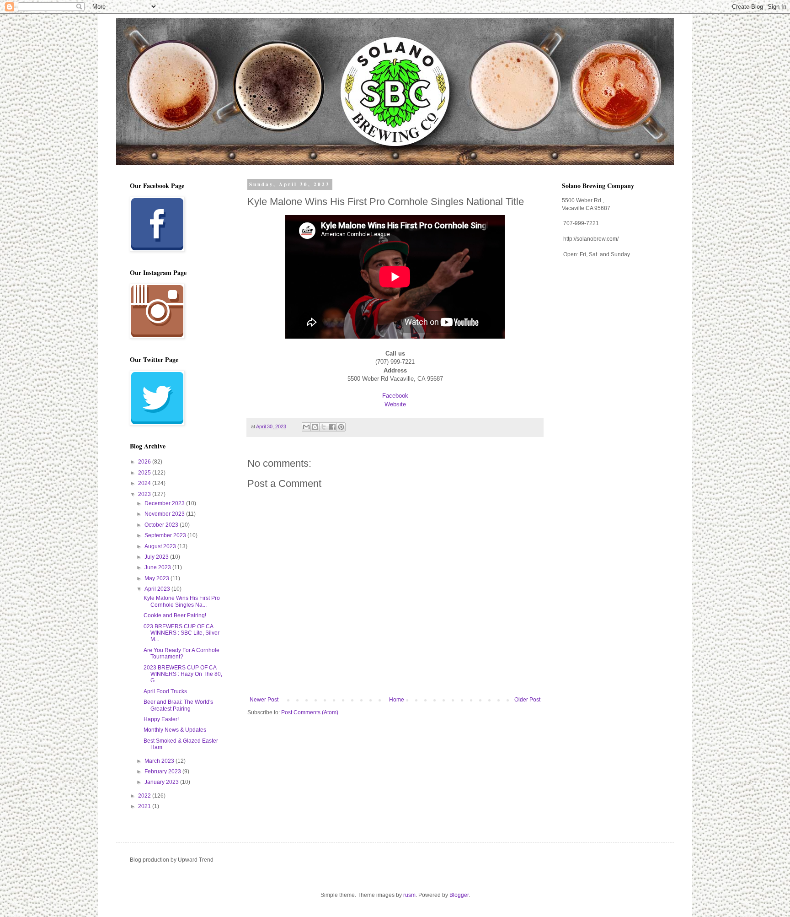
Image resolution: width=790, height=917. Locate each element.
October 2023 (162, 525)
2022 (145, 796)
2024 (145, 483)
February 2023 (163, 771)
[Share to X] (323, 427)
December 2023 (165, 503)
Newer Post (264, 699)
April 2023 (157, 589)
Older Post (527, 699)
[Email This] (306, 427)
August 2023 (160, 546)
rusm (409, 895)
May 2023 (157, 578)
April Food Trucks (165, 691)
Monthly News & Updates (175, 730)
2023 (145, 494)
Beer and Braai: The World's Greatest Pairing (178, 705)
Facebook (395, 395)
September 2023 (165, 535)
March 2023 (160, 761)
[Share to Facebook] (332, 427)
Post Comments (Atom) (309, 712)
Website (395, 404)
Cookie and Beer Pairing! (175, 615)
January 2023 (162, 782)
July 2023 (157, 557)
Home (396, 699)
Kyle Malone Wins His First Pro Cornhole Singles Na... (182, 601)
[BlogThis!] (315, 427)
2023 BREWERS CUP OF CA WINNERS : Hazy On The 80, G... (183, 674)
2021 (145, 806)
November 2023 (165, 514)
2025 (145, 472)
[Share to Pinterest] (341, 427)
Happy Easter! (161, 719)
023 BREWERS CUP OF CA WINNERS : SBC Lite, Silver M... (181, 633)
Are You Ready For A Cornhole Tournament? (181, 653)
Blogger (459, 895)
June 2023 (158, 567)
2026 (145, 461)
